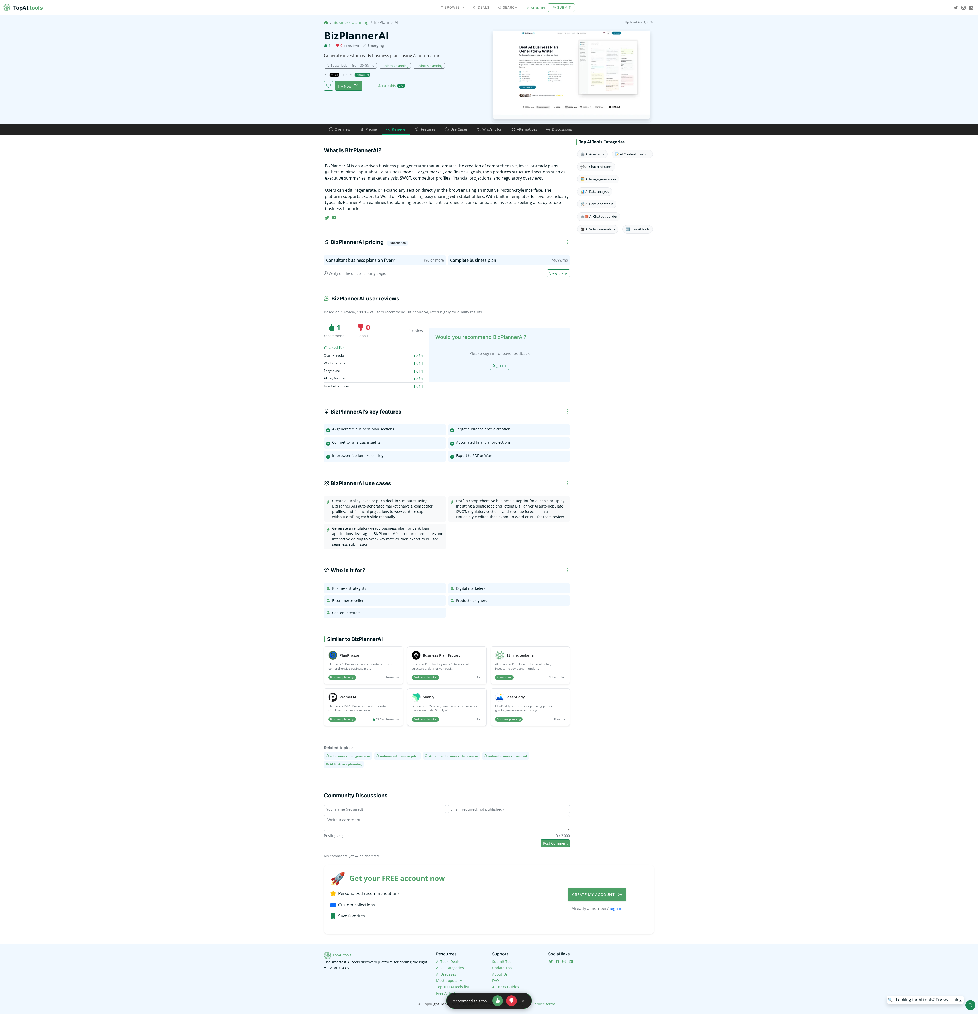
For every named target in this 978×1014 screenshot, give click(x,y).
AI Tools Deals (448, 961)
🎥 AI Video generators (597, 229)
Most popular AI (449, 980)
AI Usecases (446, 974)
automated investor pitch (399, 756)
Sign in (538, 8)
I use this (392, 85)
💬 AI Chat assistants (596, 166)
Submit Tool (502, 961)
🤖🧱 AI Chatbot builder (598, 216)
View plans (558, 273)
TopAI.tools (341, 955)
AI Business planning (345, 764)
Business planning (351, 22)
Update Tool (502, 967)
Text (335, 74)
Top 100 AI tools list (452, 986)
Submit (564, 7)
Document (363, 74)
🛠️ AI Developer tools (596, 204)
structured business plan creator (453, 756)
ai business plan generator (349, 756)
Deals (484, 7)
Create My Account (594, 894)
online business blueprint (507, 756)
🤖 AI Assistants (592, 154)
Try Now (344, 86)
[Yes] (497, 1000)
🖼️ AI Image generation (598, 179)
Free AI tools (446, 993)
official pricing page (368, 273)
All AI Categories (450, 967)
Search (510, 7)
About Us (500, 974)
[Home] (326, 22)
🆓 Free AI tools (637, 229)
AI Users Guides (505, 986)
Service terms (544, 1004)
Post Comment (555, 843)
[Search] (970, 1005)
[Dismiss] (523, 1000)
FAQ (495, 980)
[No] (511, 1000)
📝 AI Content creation (632, 154)
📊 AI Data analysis (594, 191)
